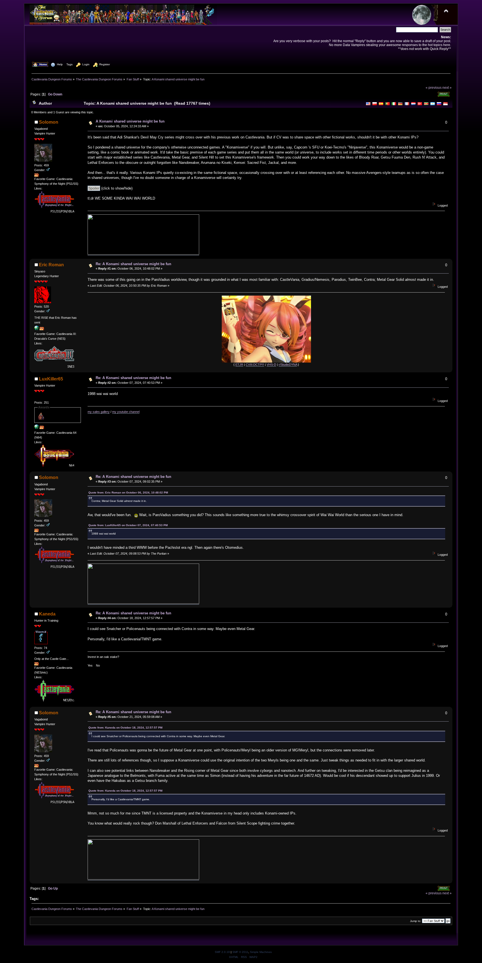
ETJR (239, 364)
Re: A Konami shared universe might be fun (133, 264)
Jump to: (415, 921)
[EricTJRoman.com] (36, 329)
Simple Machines (261, 952)
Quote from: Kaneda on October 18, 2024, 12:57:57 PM (125, 727)
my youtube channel (125, 411)
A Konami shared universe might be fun (130, 121)
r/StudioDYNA (288, 364)
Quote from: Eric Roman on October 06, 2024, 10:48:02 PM (128, 492)
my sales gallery (99, 411)
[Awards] (36, 175)
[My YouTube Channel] (36, 428)
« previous (434, 87)
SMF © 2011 (240, 952)
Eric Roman (51, 264)
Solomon (48, 122)
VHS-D (271, 364)
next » (447, 87)
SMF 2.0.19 (222, 952)
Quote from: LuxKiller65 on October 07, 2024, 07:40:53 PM (128, 525)
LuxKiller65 (51, 379)
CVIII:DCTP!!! (255, 364)
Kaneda (47, 614)
